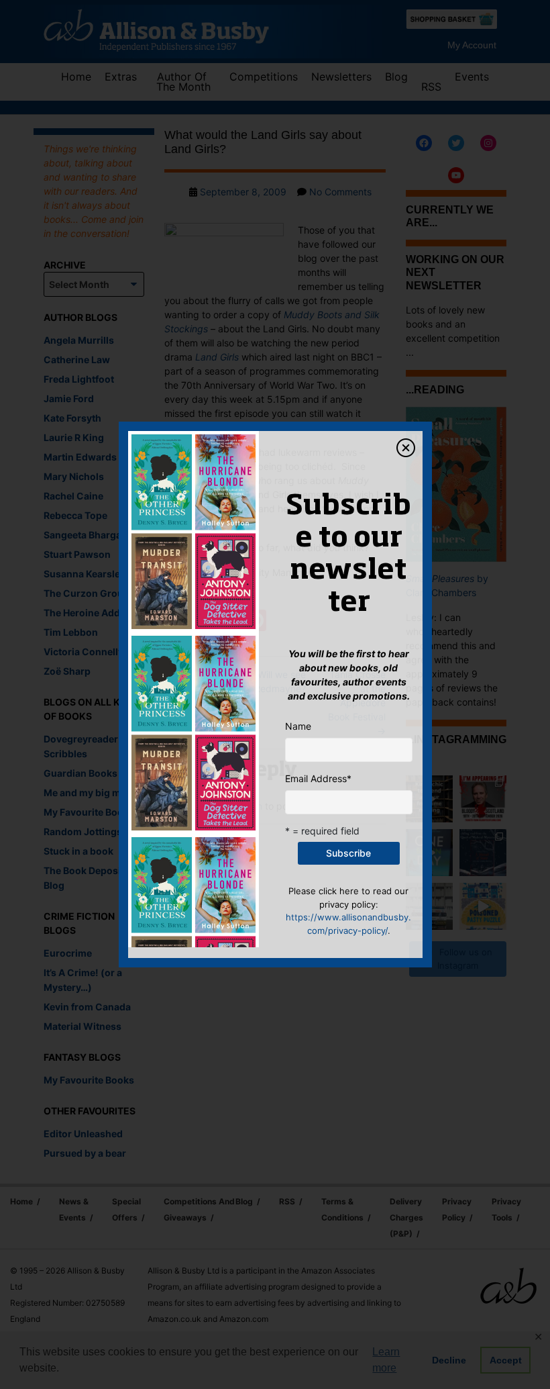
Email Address (318, 778)
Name (298, 726)
